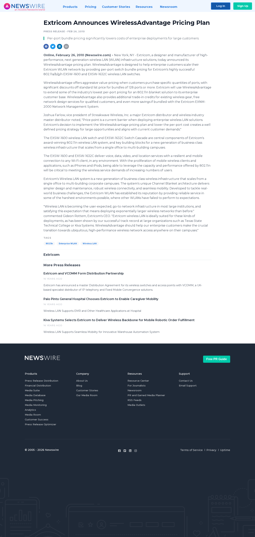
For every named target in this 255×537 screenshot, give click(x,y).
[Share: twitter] (53, 46)
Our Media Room (86, 395)
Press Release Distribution (41, 380)
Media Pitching (34, 400)
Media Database (35, 395)
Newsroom (135, 390)
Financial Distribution (38, 385)
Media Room (33, 414)
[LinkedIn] (130, 450)
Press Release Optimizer (40, 424)
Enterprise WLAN (68, 243)
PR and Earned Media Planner (146, 395)
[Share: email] (66, 46)
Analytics (30, 409)
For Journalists (137, 385)
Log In (220, 6)
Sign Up (242, 6)
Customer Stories (87, 390)
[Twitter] (125, 450)
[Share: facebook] (46, 46)
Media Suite (32, 390)
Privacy (211, 450)
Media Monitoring (36, 404)
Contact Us (186, 380)
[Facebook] (119, 450)
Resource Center (138, 380)
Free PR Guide (216, 359)
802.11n (49, 243)
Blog (79, 385)
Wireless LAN (90, 243)
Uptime (225, 450)
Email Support (188, 385)
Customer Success (36, 419)
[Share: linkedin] (60, 46)
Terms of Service (191, 450)
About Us (82, 380)
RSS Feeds (135, 400)
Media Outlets (136, 404)
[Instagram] (135, 450)
